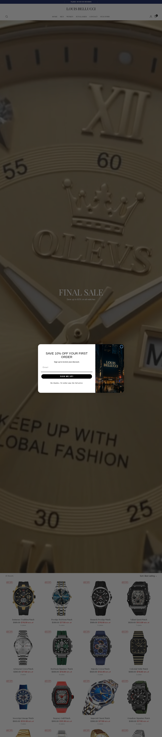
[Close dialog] (121, 346)
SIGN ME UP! (66, 376)
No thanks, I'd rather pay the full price (67, 383)
